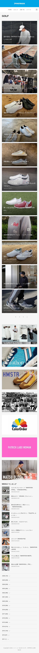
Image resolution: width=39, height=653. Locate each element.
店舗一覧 (22, 9)
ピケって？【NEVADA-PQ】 (18, 538)
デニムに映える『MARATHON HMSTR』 (21, 555)
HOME (10, 9)
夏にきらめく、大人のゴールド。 (19, 521)
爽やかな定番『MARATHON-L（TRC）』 (22, 564)
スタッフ (15, 9)
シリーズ (28, 9)
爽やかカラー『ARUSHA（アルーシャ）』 (22, 496)
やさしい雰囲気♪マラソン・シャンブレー (22, 530)
